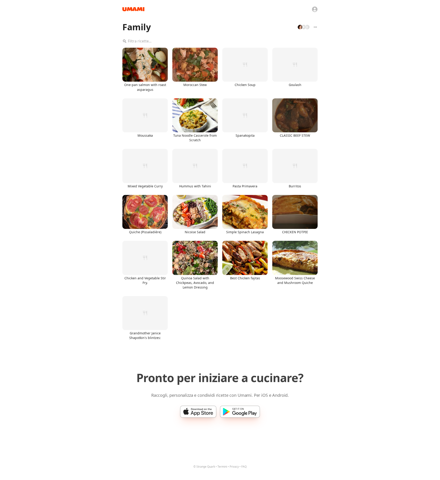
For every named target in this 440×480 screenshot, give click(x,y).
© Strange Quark (204, 467)
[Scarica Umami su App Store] (198, 412)
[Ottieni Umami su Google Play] (240, 412)
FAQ (244, 467)
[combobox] (220, 41)
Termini (222, 467)
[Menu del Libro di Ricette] (315, 27)
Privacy (234, 467)
